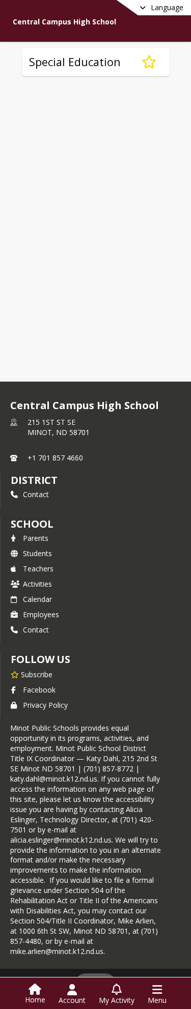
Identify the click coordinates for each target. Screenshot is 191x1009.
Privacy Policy (45, 705)
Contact (36, 494)
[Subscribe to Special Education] (148, 62)
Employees (41, 614)
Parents (35, 538)
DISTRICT (34, 480)
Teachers (38, 568)
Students (37, 553)
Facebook (39, 690)
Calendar (37, 599)
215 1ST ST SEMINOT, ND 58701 (59, 427)
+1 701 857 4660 (55, 458)
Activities (37, 584)
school (32, 524)
